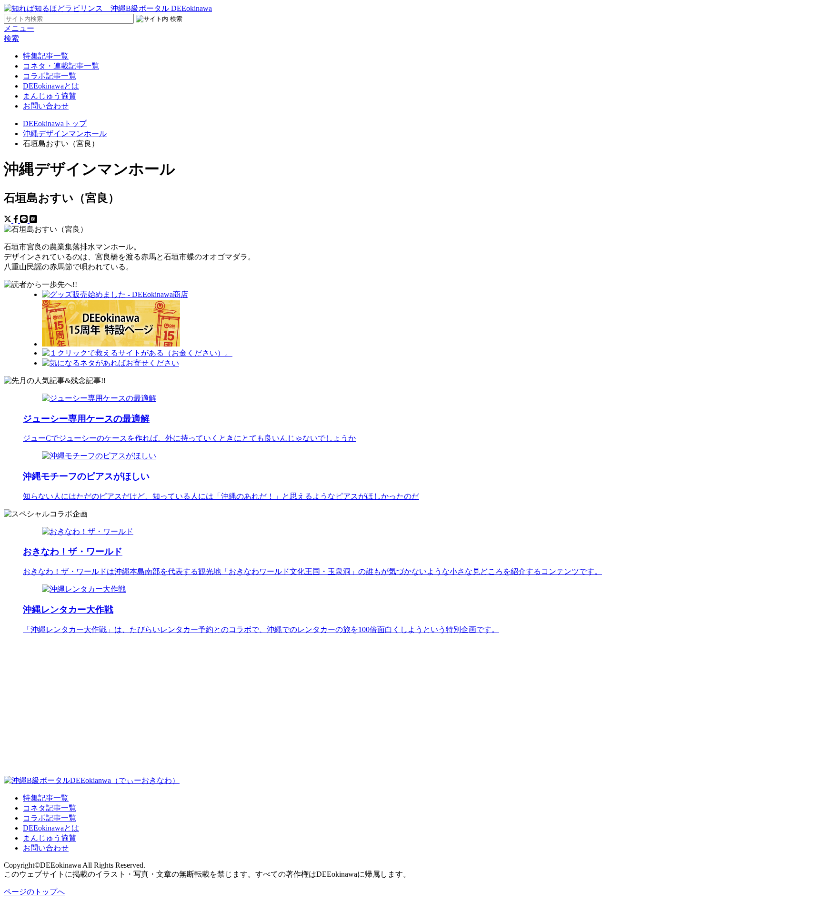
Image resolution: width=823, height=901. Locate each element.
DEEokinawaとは (51, 86)
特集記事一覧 (46, 56)
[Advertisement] (289, 709)
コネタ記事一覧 (49, 808)
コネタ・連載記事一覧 (61, 66)
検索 (11, 38)
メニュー (19, 28)
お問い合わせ (46, 106)
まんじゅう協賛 (49, 96)
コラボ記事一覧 (49, 76)
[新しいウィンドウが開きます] (115, 294)
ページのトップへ (34, 892)
